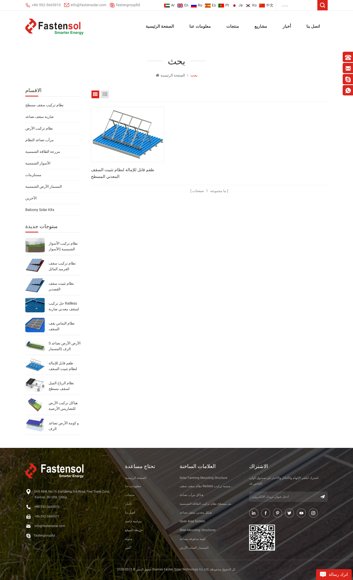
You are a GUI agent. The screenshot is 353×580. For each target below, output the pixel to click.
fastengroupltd (128, 5)
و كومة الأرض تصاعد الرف (64, 426)
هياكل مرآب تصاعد (191, 495)
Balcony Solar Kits (39, 210)
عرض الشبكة (95, 94)
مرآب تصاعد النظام (39, 140)
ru (200, 5)
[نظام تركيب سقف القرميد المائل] (35, 265)
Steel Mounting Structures (198, 530)
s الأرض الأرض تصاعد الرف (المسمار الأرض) (65, 346)
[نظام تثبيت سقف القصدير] (35, 285)
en (186, 5)
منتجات (232, 26)
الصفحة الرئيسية (160, 26)
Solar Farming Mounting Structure (203, 478)
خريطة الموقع (134, 530)
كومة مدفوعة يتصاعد (193, 539)
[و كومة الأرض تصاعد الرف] (35, 425)
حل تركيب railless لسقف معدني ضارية (64, 306)
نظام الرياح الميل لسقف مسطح (61, 386)
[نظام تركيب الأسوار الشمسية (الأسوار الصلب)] (35, 245)
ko (254, 5)
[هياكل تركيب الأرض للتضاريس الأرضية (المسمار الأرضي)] (35, 404)
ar (173, 5)
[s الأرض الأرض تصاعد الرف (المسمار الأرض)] (35, 345)
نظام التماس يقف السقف (62, 326)
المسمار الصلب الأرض (194, 547)
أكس (128, 547)
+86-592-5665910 (46, 5)
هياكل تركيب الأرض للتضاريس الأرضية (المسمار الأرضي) (63, 406)
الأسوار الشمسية (37, 163)
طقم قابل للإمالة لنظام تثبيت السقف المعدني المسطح (63, 366)
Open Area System (192, 521)
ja (241, 5)
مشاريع (261, 26)
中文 (269, 5)
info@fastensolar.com (88, 5)
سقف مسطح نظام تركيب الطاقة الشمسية (207, 504)
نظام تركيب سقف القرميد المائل (62, 266)
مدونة (128, 539)
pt (227, 5)
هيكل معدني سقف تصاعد (196, 512)
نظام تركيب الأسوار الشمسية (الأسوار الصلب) (63, 246)
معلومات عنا (200, 26)
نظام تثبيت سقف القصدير (61, 286)
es (214, 5)
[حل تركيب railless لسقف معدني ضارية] (35, 305)
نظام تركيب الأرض (39, 128)
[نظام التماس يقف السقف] (35, 325)
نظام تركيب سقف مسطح (44, 105)
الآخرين (31, 198)
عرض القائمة (105, 94)
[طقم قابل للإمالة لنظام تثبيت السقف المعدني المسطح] (35, 365)
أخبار (287, 26)
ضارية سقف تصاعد (39, 117)
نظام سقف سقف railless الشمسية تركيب (207, 486)
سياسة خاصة (133, 521)
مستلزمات (33, 175)
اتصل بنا (313, 26)
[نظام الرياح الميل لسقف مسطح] (35, 385)
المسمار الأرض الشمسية (43, 186)
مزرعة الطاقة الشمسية (42, 151)
